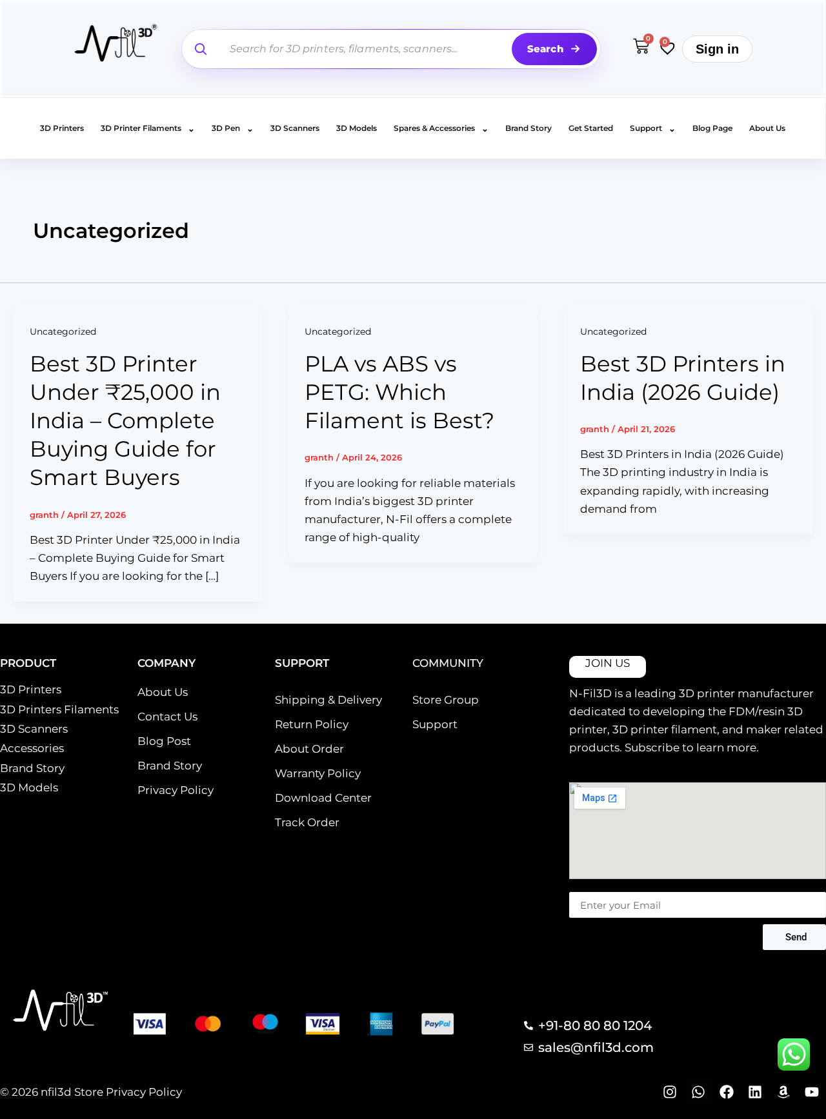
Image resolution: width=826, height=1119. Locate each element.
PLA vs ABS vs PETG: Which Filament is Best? (399, 392)
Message (589, 885)
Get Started (591, 128)
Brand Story (528, 128)
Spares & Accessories (441, 128)
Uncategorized (63, 331)
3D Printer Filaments (148, 128)
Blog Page (712, 128)
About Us (767, 128)
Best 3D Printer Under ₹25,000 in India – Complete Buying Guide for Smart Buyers (125, 420)
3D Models (356, 128)
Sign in (717, 49)
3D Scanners (294, 128)
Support (653, 128)
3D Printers (62, 128)
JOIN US (607, 663)
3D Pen (233, 128)
